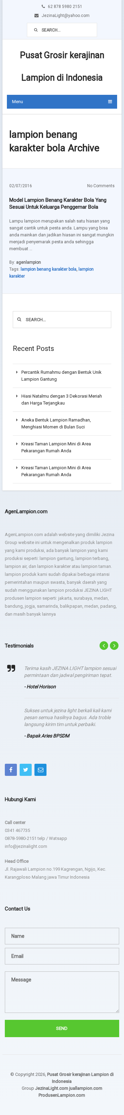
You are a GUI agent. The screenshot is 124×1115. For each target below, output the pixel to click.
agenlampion (28, 262)
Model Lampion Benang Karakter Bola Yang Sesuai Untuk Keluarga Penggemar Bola (57, 203)
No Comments (101, 185)
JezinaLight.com (51, 1088)
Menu (17, 101)
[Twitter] (26, 770)
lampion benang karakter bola (48, 269)
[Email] (40, 770)
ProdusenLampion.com (62, 1095)
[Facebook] (11, 770)
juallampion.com (85, 1088)
